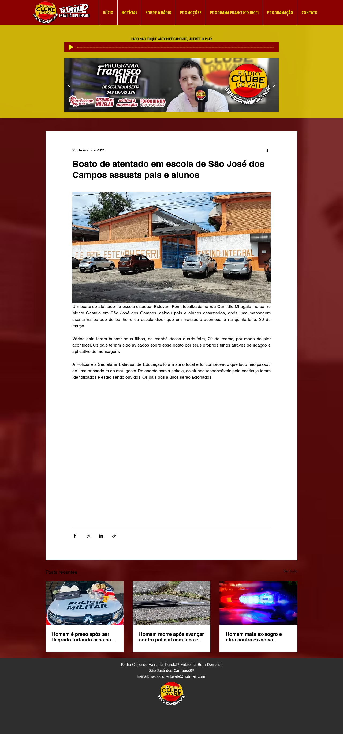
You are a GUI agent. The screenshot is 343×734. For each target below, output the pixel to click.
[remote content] (171, 448)
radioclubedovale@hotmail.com (178, 677)
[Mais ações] (267, 150)
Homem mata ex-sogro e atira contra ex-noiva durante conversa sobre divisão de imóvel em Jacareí (254, 636)
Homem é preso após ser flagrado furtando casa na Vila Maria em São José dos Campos (83, 636)
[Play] (71, 47)
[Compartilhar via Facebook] (74, 535)
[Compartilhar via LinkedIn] (101, 535)
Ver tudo (290, 571)
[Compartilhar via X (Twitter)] (88, 535)
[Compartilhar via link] (114, 535)
